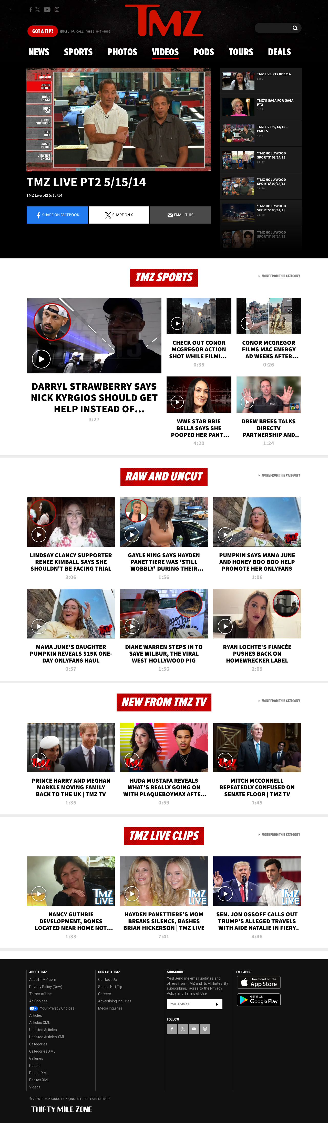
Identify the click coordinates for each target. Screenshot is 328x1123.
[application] (118, 119)
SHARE (122, 214)
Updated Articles (43, 1030)
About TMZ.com (42, 980)
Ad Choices (38, 1001)
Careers (104, 994)
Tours (241, 52)
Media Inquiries (110, 1008)
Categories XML (42, 1051)
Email (183, 214)
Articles (35, 1015)
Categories (38, 1044)
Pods (204, 52)
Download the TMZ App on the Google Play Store (259, 999)
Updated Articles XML (47, 1037)
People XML (38, 1073)
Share (60, 214)
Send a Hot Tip (110, 987)
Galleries (36, 1058)
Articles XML (39, 1023)
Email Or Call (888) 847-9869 (85, 32)
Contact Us (107, 980)
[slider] (118, 171)
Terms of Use (40, 994)
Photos (122, 52)
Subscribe (217, 1004)
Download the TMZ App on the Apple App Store (259, 982)
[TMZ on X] (38, 9)
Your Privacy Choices (57, 1008)
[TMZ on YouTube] (194, 1029)
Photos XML (39, 1080)
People (34, 1066)
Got (42, 31)
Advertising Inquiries (114, 1001)
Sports (78, 52)
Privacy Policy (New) (45, 987)
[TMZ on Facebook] (30, 9)
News (38, 52)
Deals (279, 52)
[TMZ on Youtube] (47, 9)
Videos (165, 52)
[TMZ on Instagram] (57, 9)
